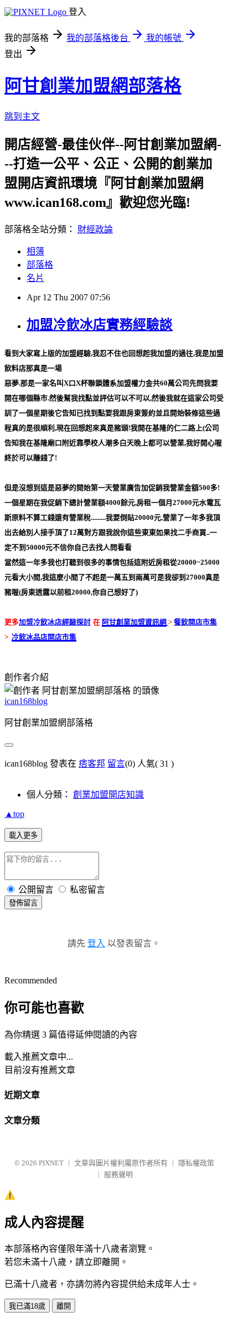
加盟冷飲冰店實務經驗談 (100, 324)
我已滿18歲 (27, 1306)
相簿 (35, 251)
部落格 (40, 264)
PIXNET (51, 1163)
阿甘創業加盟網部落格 (93, 86)
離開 (63, 1306)
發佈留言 (23, 903)
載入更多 (23, 835)
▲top (14, 814)
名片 (35, 278)
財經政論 (95, 229)
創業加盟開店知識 (108, 794)
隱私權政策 (196, 1163)
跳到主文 (22, 116)
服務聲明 (118, 1174)
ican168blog (26, 701)
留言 (116, 763)
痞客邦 (92, 763)
